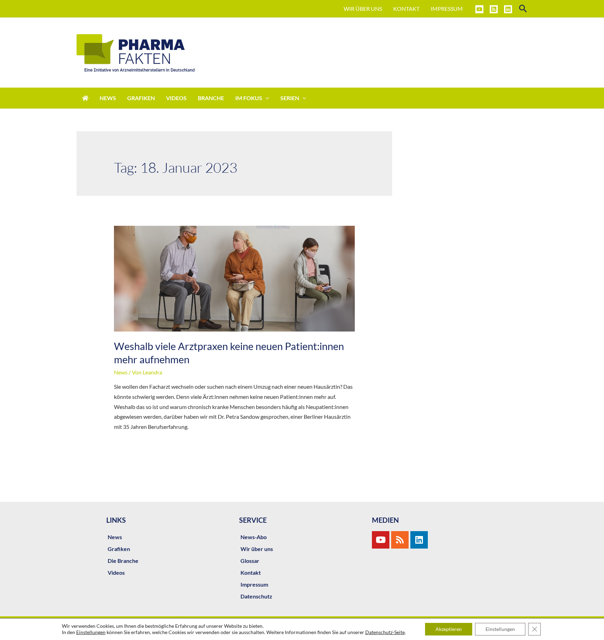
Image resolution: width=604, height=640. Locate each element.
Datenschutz (256, 596)
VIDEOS (176, 98)
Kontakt (250, 572)
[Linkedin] (508, 9)
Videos (116, 572)
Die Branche (123, 560)
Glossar (249, 560)
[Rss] (400, 540)
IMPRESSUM (447, 8)
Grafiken (119, 548)
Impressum (254, 584)
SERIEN (289, 98)
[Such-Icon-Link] (523, 9)
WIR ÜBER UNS (363, 8)
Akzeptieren (449, 629)
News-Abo (253, 537)
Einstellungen (91, 632)
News (121, 372)
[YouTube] (479, 9)
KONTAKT (406, 8)
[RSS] (494, 9)
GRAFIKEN (141, 98)
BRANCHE (211, 98)
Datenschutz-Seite (385, 632)
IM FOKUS (248, 98)
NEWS (108, 98)
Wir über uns (256, 548)
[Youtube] (380, 540)
